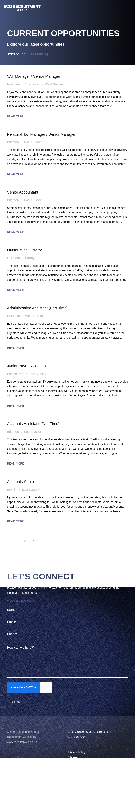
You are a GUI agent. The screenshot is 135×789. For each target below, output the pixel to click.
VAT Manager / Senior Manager (33, 76)
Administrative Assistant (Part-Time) (37, 308)
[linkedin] (8, 773)
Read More (15, 116)
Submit (17, 701)
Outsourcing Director (24, 250)
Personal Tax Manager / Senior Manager (41, 134)
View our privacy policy (21, 600)
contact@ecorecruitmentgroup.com (89, 731)
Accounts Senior (21, 482)
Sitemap (73, 757)
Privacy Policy (76, 752)
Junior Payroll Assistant (27, 366)
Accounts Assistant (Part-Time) (33, 423)
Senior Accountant (22, 192)
